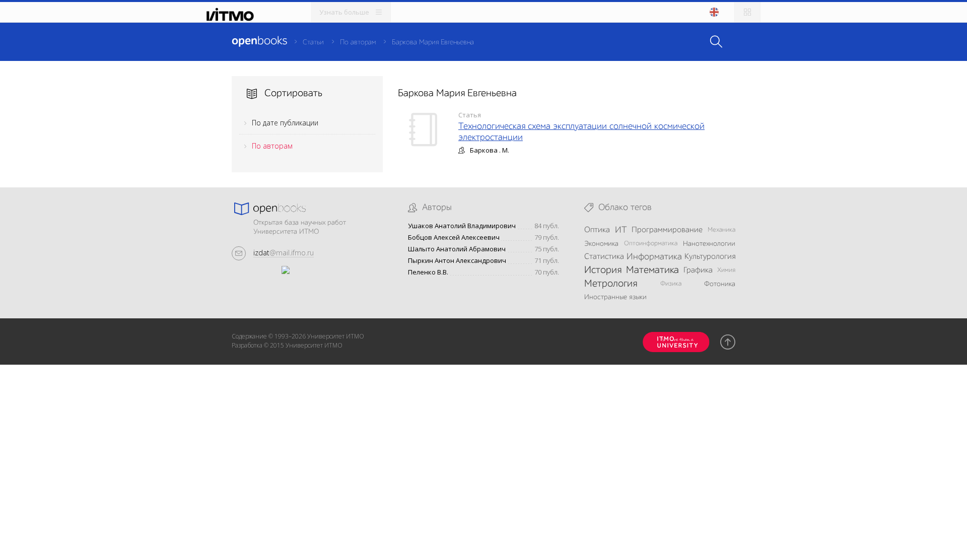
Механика (721, 230)
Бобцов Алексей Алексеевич (454, 237)
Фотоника (719, 284)
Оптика (597, 230)
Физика (670, 284)
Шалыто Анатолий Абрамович (457, 249)
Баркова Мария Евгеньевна (433, 42)
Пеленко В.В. (428, 272)
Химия (726, 270)
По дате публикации (285, 122)
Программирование (667, 230)
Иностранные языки (615, 297)
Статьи (313, 42)
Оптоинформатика (650, 243)
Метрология (610, 284)
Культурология (709, 257)
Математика (652, 270)
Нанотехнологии (709, 243)
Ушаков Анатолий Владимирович (462, 226)
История (602, 270)
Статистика (604, 257)
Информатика (654, 256)
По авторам (358, 42)
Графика (698, 270)
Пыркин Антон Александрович (457, 260)
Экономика (601, 243)
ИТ (621, 230)
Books (259, 41)
